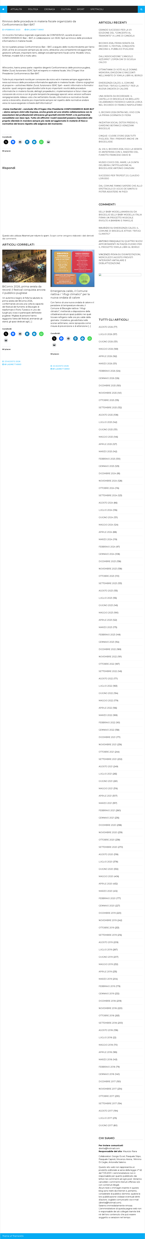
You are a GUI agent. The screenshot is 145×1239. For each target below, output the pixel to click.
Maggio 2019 (106, 964)
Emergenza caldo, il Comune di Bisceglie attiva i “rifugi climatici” (120, 231)
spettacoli (97, 9)
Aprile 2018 (105, 1052)
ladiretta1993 (36, 30)
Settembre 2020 (108, 847)
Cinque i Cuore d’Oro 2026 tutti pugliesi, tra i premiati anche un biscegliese (118, 139)
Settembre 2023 (108, 583)
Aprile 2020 (105, 883)
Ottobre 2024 (106, 488)
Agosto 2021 (106, 766)
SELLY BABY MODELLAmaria (114, 211)
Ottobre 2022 (106, 664)
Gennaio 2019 (106, 993)
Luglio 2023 (105, 598)
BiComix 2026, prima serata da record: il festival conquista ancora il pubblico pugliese (23, 290)
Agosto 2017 (106, 1111)
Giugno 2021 (106, 781)
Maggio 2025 (106, 437)
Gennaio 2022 (106, 730)
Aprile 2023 (105, 620)
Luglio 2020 (105, 861)
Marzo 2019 (105, 979)
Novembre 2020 (108, 832)
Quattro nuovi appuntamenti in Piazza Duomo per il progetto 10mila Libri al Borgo (121, 244)
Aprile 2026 (105, 356)
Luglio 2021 (105, 774)
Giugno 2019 (106, 957)
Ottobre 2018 (106, 1015)
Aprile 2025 (105, 444)
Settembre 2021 (108, 759)
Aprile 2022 (105, 708)
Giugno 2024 (106, 517)
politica (33, 9)
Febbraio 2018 (107, 1067)
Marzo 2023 (105, 627)
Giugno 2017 (106, 1125)
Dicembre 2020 (107, 825)
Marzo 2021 (105, 803)
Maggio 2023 (106, 612)
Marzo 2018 (105, 1059)
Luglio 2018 (105, 1037)
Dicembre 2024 (107, 473)
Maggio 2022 (106, 700)
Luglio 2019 (105, 949)
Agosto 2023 (106, 590)
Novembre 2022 (108, 656)
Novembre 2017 (108, 1089)
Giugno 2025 (106, 429)
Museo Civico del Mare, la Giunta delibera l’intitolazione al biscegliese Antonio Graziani (119, 165)
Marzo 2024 (105, 539)
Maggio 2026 (106, 349)
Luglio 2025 (105, 422)
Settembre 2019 (108, 935)
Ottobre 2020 (107, 839)
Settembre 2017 (108, 1103)
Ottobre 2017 (106, 1096)
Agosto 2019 (106, 942)
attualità (16, 9)
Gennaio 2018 (106, 1074)
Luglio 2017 (105, 1118)
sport (80, 9)
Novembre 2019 (108, 920)
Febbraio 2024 (107, 546)
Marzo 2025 (105, 451)
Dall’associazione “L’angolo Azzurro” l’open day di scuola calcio (117, 59)
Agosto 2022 (106, 678)
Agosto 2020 (106, 854)
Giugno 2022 (106, 693)
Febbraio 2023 (107, 634)
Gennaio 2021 (106, 818)
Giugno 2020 (106, 869)
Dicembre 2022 (107, 649)
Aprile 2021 (105, 796)
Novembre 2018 (108, 1008)
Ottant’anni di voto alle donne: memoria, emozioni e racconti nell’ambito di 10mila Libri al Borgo (121, 72)
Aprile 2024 (105, 532)
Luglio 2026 (105, 334)
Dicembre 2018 (107, 1001)
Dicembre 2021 (107, 737)
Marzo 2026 (105, 363)
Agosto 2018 (106, 1030)
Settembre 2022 (108, 671)
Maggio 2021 (106, 788)
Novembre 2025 (108, 393)
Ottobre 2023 (106, 576)
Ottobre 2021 (106, 752)
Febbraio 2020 (107, 898)
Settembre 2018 (108, 1023)
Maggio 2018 (106, 1045)
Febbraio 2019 (107, 986)
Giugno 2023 (106, 605)
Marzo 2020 (105, 891)
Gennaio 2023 (106, 642)
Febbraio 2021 (107, 810)
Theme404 (18, 1236)
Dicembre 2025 (107, 385)
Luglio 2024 (105, 510)
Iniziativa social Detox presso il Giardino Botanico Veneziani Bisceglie (118, 125)
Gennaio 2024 (106, 554)
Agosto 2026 (106, 327)
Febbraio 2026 (107, 371)
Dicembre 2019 (107, 913)
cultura (66, 9)
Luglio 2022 (105, 686)
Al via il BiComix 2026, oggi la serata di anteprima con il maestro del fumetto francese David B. (120, 152)
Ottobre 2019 (106, 927)
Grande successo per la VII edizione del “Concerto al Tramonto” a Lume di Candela (117, 33)
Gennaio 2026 (106, 378)
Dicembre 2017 (107, 1081)
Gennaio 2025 (106, 466)
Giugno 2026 (106, 341)
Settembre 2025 (108, 407)
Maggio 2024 (106, 524)
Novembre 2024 (108, 481)
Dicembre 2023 (107, 561)
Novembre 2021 (108, 744)
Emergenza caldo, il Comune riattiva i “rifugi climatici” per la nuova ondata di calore (70, 294)
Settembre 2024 (108, 495)
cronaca (49, 9)
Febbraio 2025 (107, 459)
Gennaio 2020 (107, 905)
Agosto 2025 (106, 415)
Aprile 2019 (105, 971)
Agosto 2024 (106, 503)
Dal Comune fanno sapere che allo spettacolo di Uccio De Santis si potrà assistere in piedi (120, 189)
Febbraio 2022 (107, 722)
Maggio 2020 (106, 876)
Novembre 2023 (108, 568)
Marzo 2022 (105, 715)
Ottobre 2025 (106, 400)
